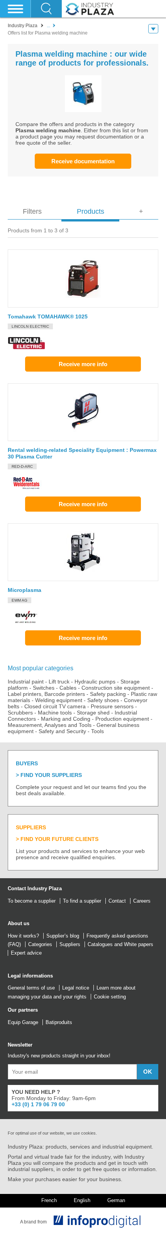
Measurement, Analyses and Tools (49, 725)
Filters (32, 211)
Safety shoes (103, 700)
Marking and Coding (65, 719)
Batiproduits (59, 1022)
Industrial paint (26, 681)
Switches (43, 688)
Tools (97, 731)
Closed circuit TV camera (55, 706)
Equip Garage (23, 1022)
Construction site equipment (115, 688)
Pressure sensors (112, 706)
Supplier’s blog (62, 936)
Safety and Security (62, 731)
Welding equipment (58, 700)
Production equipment (122, 719)
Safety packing (108, 694)
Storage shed (93, 712)
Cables (67, 688)
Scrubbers (20, 712)
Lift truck (59, 681)
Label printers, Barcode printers (46, 694)
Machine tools (55, 712)
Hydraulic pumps (95, 681)
